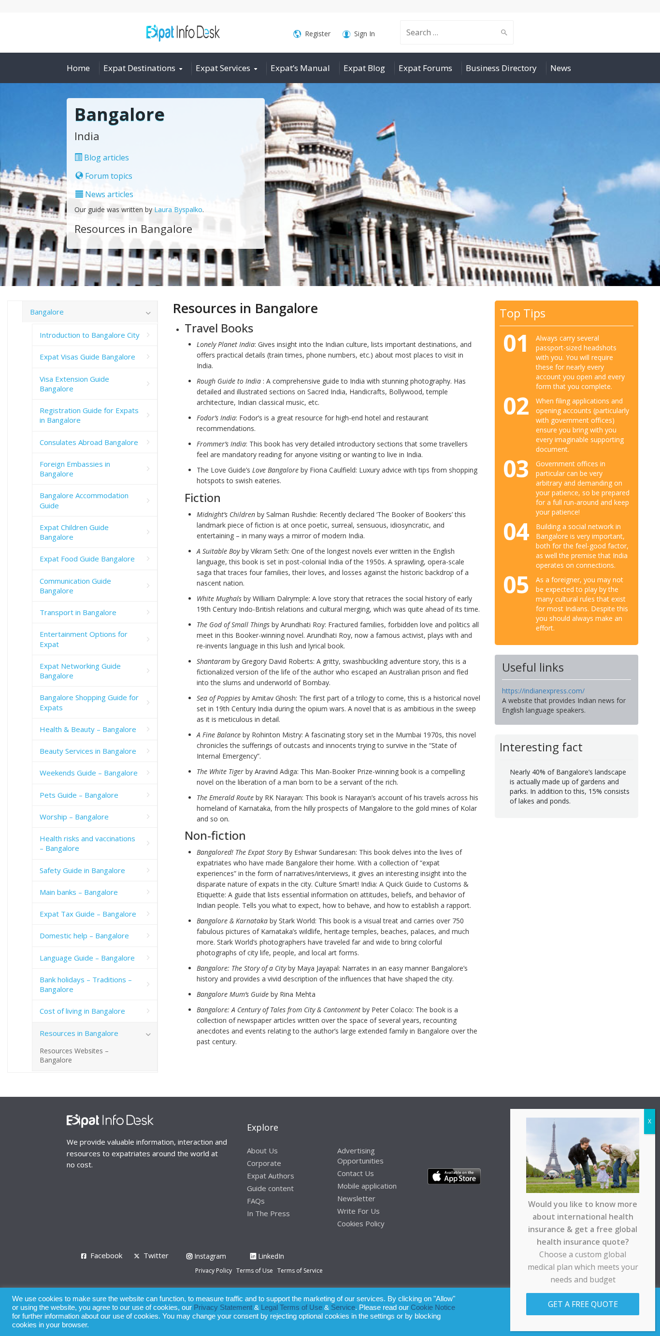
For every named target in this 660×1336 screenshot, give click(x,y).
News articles (108, 194)
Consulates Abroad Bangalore (89, 442)
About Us (262, 1150)
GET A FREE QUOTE (583, 1304)
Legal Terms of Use (291, 1307)
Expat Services (223, 67)
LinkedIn (270, 1256)
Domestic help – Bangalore (84, 935)
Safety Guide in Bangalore (82, 870)
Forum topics (107, 176)
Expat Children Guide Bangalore (74, 532)
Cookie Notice (433, 1307)
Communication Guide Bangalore (75, 585)
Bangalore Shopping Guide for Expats (89, 702)
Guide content (270, 1188)
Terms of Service (300, 1270)
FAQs (256, 1201)
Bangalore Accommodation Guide (84, 500)
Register (317, 33)
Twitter (156, 1255)
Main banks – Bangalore (79, 892)
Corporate (264, 1163)
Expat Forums (425, 67)
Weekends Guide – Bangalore (89, 772)
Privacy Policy (213, 1270)
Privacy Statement (223, 1307)
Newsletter (356, 1198)
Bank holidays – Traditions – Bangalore (86, 984)
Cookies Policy (361, 1223)
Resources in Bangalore (79, 1033)
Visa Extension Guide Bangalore (74, 383)
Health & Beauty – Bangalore (88, 729)
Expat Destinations (139, 67)
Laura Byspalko (178, 209)
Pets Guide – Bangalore (79, 795)
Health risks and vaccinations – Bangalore (87, 843)
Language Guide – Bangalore (87, 957)
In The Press (268, 1213)
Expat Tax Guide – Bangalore (88, 914)
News (560, 67)
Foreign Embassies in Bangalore (75, 468)
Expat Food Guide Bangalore (87, 558)
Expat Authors (270, 1175)
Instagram (209, 1256)
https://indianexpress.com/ (543, 690)
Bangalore (47, 311)
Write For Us (358, 1211)
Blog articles (105, 157)
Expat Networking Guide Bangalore (80, 670)
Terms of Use (254, 1270)
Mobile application (367, 1186)
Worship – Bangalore (74, 816)
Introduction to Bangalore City (90, 335)
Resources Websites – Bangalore (74, 1055)
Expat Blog (364, 67)
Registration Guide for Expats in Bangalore (89, 415)
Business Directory (501, 67)
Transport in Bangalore (78, 612)
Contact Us (355, 1173)
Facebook (106, 1255)
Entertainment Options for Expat (84, 638)
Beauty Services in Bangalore (88, 751)
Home (78, 67)
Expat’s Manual (300, 67)
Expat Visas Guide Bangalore (87, 356)
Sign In (364, 33)
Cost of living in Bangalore (82, 1011)
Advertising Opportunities (360, 1155)
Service (343, 1307)
